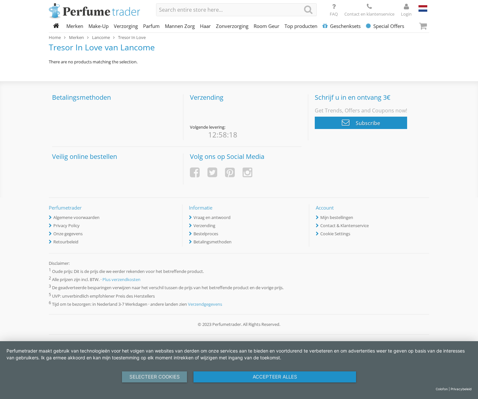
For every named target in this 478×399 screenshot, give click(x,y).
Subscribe (367, 123)
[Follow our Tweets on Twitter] (212, 172)
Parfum (151, 26)
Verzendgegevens (205, 304)
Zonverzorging (232, 26)
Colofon (442, 389)
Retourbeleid (65, 242)
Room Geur (266, 26)
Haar (205, 26)
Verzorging (126, 26)
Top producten (301, 26)
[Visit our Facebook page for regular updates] (195, 172)
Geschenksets (345, 26)
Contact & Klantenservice (344, 225)
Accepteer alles (275, 377)
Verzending (204, 225)
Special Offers (388, 26)
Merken (74, 26)
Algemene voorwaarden (76, 217)
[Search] (308, 10)
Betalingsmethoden (212, 242)
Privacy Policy (66, 225)
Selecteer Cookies (154, 377)
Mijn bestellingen (336, 217)
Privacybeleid (461, 389)
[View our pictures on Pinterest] (230, 172)
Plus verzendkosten (121, 280)
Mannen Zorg (180, 26)
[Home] (56, 25)
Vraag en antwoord (212, 217)
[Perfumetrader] (97, 11)
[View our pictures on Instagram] (247, 172)
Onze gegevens (68, 234)
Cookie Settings (335, 234)
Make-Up (98, 26)
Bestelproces (205, 234)
